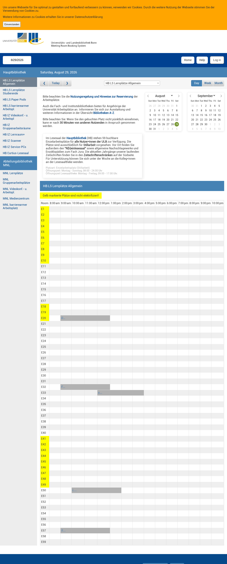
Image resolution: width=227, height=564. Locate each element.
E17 (43, 301)
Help (202, 60)
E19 (43, 312)
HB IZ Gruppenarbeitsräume (17, 126)
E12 (43, 272)
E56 (43, 524)
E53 (43, 507)
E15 (43, 289)
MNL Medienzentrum (16, 198)
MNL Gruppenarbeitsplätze (16, 181)
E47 (43, 473)
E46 (43, 467)
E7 (42, 243)
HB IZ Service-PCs (14, 147)
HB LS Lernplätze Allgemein (14, 82)
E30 (43, 375)
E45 (43, 461)
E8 (42, 249)
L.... (74, 490)
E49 (43, 484)
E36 (43, 410)
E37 (43, 415)
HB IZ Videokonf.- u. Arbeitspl (15, 117)
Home (188, 60)
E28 (43, 364)
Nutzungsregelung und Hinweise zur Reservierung (101, 96)
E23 (43, 335)
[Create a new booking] (54, 209)
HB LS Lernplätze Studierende (14, 91)
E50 (43, 490)
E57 (43, 530)
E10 (43, 260)
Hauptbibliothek (76, 138)
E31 (43, 381)
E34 (43, 398)
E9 (42, 255)
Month (219, 83)
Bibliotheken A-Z (103, 113)
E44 (43, 456)
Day (196, 83)
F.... (63, 386)
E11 (43, 266)
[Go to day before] (44, 83)
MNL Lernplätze (13, 173)
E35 (43, 404)
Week (207, 83)
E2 (42, 214)
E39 (43, 427)
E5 (42, 232)
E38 (43, 421)
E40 (43, 433)
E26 (43, 352)
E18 (43, 306)
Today (56, 83)
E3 (42, 220)
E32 (43, 387)
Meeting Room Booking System (68, 45)
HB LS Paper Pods (14, 99)
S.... (63, 530)
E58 (43, 536)
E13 (43, 278)
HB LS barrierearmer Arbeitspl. (16, 107)
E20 (43, 318)
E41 (43, 438)
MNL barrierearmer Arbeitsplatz (15, 206)
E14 (43, 283)
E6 (42, 237)
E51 (43, 496)
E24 (43, 341)
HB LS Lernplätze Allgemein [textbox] (123, 83)
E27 (43, 358)
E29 (43, 369)
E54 (43, 513)
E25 (43, 347)
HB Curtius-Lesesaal (16, 153)
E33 (43, 392)
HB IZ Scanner (12, 140)
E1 (42, 209)
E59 (43, 542)
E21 (43, 323)
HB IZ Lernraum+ (14, 134)
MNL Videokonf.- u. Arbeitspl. (15, 190)
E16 (43, 295)
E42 (43, 444)
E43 (43, 450)
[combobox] (132, 83)
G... (63, 318)
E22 (43, 329)
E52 (43, 502)
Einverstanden (11, 24)
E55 (43, 519)
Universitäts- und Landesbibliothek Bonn (74, 42)
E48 (43, 478)
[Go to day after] (67, 83)
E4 (42, 226)
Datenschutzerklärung (89, 17)
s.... (100, 392)
